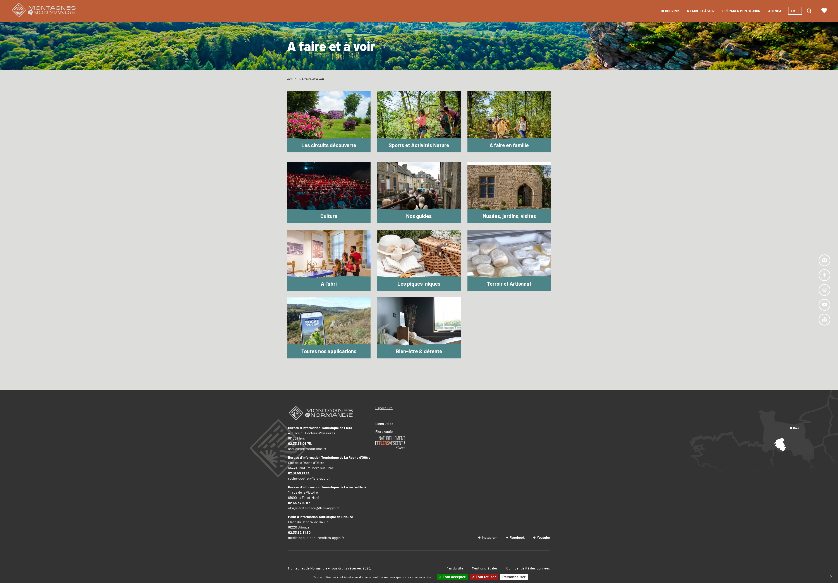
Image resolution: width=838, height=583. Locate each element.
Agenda (774, 11)
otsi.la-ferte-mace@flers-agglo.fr (313, 508)
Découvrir (670, 11)
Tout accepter (453, 577)
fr (793, 11)
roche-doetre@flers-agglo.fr (310, 478)
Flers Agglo (384, 431)
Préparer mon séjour (741, 11)
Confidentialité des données (528, 568)
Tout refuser (485, 577)
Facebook (517, 537)
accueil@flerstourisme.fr (307, 449)
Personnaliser (513, 577)
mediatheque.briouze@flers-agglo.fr (316, 537)
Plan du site (454, 568)
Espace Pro (384, 408)
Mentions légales (485, 568)
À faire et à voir (700, 11)
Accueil (292, 79)
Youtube (543, 537)
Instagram (489, 537)
